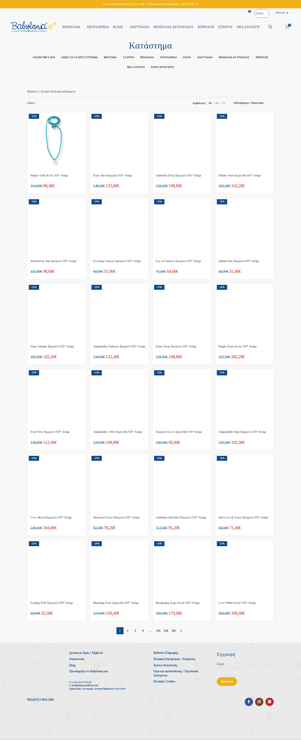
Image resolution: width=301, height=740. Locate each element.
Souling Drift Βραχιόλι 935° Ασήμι (51, 602)
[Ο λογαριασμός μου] (279, 27)
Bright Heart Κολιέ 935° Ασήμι (237, 346)
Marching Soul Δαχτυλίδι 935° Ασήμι (115, 602)
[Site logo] (33, 26)
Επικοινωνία (76, 659)
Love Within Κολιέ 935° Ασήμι (237, 602)
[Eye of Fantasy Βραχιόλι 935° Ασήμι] (182, 227)
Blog (72, 665)
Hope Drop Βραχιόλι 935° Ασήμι (176, 346)
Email (220, 664)
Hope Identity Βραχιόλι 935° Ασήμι (52, 346)
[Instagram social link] (259, 702)
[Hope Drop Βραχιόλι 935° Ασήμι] (182, 312)
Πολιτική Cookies (164, 681)
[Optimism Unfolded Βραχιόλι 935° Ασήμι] (182, 483)
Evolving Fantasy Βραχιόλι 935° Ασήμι (117, 261)
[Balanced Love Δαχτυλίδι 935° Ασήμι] (182, 398)
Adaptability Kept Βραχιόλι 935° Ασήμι (242, 431)
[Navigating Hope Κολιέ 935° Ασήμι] (182, 569)
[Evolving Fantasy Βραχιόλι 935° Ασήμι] (119, 227)
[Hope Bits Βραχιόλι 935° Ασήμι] (119, 141)
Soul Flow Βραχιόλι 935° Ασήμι (50, 431)
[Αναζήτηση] (270, 27)
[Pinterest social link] (269, 702)
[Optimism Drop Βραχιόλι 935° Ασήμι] (182, 141)
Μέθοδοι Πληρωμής (165, 652)
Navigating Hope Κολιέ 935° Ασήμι (177, 602)
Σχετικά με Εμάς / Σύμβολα (86, 652)
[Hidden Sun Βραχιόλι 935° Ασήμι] (244, 227)
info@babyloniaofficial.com (85, 685)
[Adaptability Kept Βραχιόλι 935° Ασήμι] (244, 398)
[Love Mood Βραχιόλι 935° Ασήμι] (56, 483)
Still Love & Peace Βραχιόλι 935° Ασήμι (243, 517)
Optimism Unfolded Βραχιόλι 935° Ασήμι (181, 517)
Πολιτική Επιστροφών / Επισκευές (174, 659)
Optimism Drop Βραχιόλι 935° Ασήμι (178, 175)
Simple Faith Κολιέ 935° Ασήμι (49, 175)
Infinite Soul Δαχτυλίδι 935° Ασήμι (239, 175)
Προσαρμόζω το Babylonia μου (88, 671)
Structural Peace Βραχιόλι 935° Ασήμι (116, 517)
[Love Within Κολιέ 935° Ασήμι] (244, 569)
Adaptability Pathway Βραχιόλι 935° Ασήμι (119, 346)
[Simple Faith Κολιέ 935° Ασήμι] (56, 141)
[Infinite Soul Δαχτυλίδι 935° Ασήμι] (244, 141)
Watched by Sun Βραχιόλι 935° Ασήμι (53, 261)
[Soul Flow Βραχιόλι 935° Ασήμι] (56, 398)
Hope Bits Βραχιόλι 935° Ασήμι (112, 175)
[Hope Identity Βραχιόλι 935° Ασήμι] (56, 312)
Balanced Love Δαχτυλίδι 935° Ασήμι (179, 431)
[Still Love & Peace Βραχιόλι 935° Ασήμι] (244, 483)
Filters (31, 103)
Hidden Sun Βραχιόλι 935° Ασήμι (238, 261)
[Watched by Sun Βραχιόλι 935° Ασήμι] (56, 227)
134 (166, 631)
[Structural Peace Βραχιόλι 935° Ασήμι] (119, 483)
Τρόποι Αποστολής (165, 665)
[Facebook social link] (249, 702)
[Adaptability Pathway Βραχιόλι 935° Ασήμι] (119, 312)
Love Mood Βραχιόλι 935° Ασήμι (51, 517)
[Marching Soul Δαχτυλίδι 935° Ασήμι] (119, 569)
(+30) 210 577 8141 (82, 682)
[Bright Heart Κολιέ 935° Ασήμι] (244, 312)
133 (158, 631)
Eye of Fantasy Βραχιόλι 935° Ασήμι (178, 261)
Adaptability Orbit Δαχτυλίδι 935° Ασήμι (117, 431)
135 (173, 631)
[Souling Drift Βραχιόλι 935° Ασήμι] (56, 569)
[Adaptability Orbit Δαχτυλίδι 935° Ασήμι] (119, 398)
